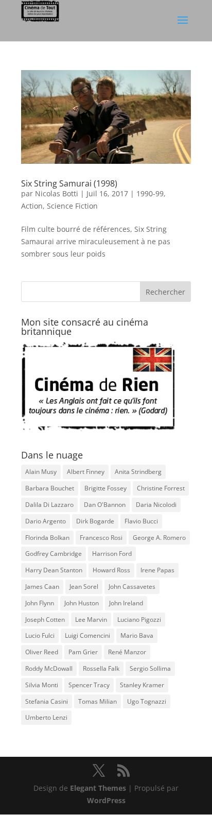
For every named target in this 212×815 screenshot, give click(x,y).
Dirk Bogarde (95, 521)
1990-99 (150, 193)
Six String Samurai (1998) (69, 183)
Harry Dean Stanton (53, 570)
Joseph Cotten (45, 619)
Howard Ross (111, 570)
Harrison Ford (112, 553)
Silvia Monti (41, 685)
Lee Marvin (91, 619)
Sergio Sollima (150, 668)
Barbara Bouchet (49, 488)
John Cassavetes (132, 586)
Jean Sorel (83, 586)
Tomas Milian (97, 701)
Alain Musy (41, 471)
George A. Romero (159, 537)
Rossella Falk (101, 668)
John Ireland (126, 603)
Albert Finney (85, 471)
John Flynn (39, 603)
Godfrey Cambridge (53, 553)
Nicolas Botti (56, 193)
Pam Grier (83, 652)
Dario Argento (45, 521)
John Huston (81, 603)
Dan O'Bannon (105, 504)
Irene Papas (157, 570)
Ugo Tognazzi (146, 701)
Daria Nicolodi (156, 504)
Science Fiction (72, 206)
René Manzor (127, 652)
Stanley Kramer (142, 685)
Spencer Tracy (89, 685)
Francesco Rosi (101, 537)
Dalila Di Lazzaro (49, 504)
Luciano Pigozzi (139, 619)
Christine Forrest (161, 488)
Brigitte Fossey (105, 488)
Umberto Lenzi (46, 717)
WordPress (106, 800)
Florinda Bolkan (47, 537)
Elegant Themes (98, 788)
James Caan (42, 586)
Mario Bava (136, 635)
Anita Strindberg (138, 471)
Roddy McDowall (49, 668)
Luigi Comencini (87, 635)
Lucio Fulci (40, 635)
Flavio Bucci (141, 521)
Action (32, 206)
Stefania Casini (46, 701)
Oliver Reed (41, 652)
